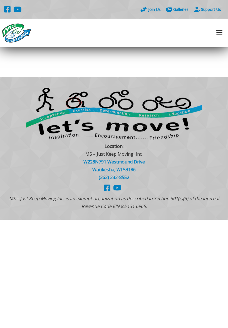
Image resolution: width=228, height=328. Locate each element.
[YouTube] (17, 9)
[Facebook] (7, 9)
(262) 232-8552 (114, 177)
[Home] (57, 33)
